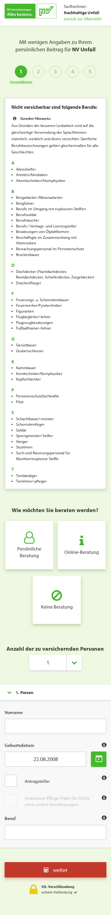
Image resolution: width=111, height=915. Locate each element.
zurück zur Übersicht (82, 19)
